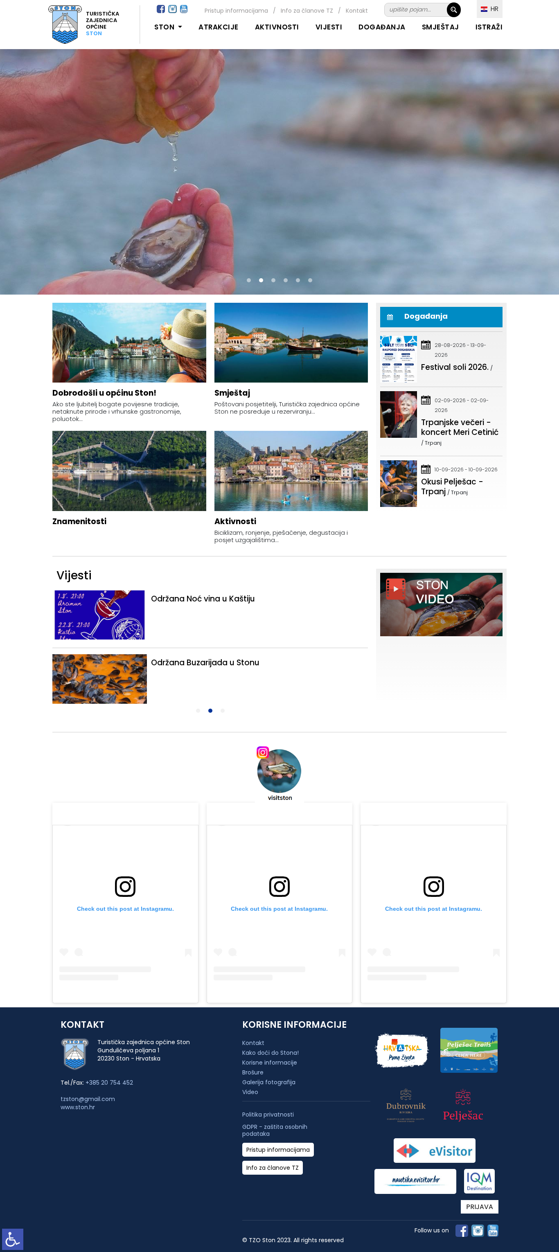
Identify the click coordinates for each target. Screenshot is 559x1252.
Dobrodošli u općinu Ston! (104, 393)
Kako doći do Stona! (270, 1053)
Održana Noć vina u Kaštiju (203, 598)
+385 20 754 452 (109, 1083)
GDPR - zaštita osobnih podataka (274, 1130)
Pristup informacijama (236, 11)
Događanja (382, 27)
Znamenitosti (79, 521)
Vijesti (329, 27)
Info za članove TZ (307, 11)
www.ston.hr (78, 1107)
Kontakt (357, 11)
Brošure (253, 1072)
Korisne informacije (269, 1062)
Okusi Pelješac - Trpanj (452, 486)
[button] (249, 280)
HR (492, 9)
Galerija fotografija (268, 1082)
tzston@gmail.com (88, 1099)
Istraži (489, 27)
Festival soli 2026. (455, 367)
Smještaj (440, 27)
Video (250, 1092)
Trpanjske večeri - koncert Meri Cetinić (459, 427)
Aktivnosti (277, 27)
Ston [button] (165, 27)
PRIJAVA (479, 1206)
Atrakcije (218, 27)
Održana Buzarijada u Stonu (205, 662)
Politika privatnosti (268, 1114)
